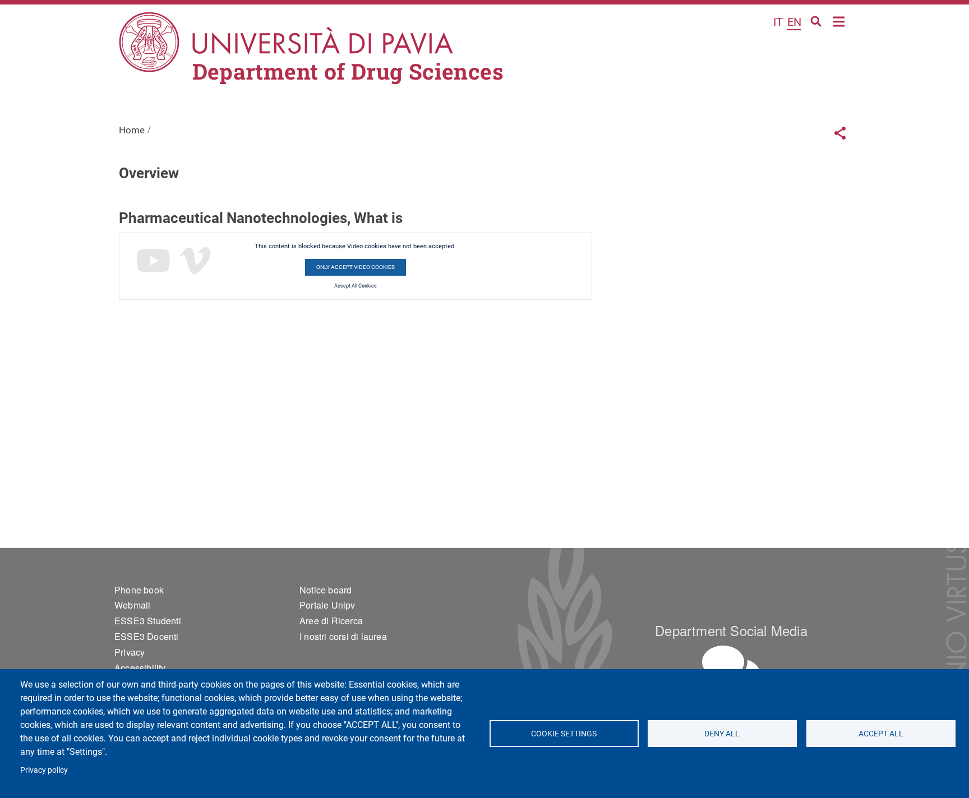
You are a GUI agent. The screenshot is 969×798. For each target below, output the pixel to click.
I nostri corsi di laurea (343, 636)
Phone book (139, 589)
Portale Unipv (327, 604)
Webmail (132, 604)
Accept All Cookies (355, 286)
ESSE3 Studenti (147, 620)
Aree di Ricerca (331, 620)
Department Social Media (731, 630)
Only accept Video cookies (355, 267)
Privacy (129, 652)
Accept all (881, 733)
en (794, 22)
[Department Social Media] (731, 668)
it (778, 22)
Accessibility (140, 667)
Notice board (325, 589)
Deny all (722, 733)
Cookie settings (564, 733)
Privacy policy (44, 769)
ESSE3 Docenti (146, 636)
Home (839, 20)
